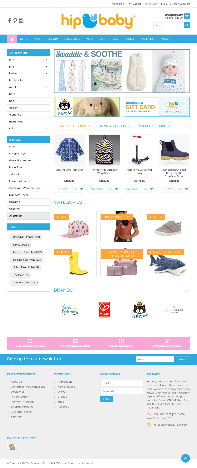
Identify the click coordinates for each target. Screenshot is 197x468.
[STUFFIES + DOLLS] (168, 248)
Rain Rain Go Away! (27, 260)
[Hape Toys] (104, 309)
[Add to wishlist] (82, 189)
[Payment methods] (12, 447)
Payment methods (22, 401)
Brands (62, 396)
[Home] (12, 39)
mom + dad (16, 121)
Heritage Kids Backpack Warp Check (104, 171)
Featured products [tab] (74, 126)
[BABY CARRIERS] (122, 213)
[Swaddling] (122, 71)
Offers (61, 391)
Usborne (14, 209)
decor (129, 39)
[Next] (186, 72)
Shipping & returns (22, 406)
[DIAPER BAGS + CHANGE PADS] (122, 248)
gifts (23, 39)
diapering (147, 39)
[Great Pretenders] (69, 309)
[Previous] (57, 72)
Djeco (12, 146)
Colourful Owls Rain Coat (69, 170)
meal (89, 39)
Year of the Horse (25, 282)
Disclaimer (17, 391)
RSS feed (63, 406)
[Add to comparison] (76, 189)
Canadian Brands (26, 237)
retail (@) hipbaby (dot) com (171, 424)
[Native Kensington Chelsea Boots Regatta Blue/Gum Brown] (174, 150)
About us (16, 381)
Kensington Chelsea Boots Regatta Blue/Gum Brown (174, 173)
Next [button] (188, 126)
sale (12, 128)
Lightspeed (87, 463)
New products (66, 386)
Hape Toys (15, 167)
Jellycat (14, 174)
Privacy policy (19, 396)
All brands (15, 215)
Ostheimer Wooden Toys (24, 188)
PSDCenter (60, 463)
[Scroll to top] (185, 458)
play (37, 39)
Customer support (22, 411)
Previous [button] (184, 126)
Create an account (180, 4)
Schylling (14, 202)
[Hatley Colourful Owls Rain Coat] (69, 150)
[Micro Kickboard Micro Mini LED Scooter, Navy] (139, 150)
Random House (19, 195)
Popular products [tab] (154, 126)
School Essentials (26, 267)
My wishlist (135, 4)
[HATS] (75, 213)
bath (102, 39)
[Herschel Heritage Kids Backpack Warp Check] (104, 150)
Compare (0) (118, 4)
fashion (52, 39)
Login (164, 4)
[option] (69, 165)
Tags (61, 401)
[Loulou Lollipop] (174, 309)
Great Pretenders (20, 160)
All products (65, 381)
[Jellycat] (139, 309)
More (165, 39)
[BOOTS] (75, 248)
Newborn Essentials (27, 252)
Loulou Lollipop (18, 181)
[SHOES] (168, 213)
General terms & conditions (28, 386)
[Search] (187, 25)
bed (115, 39)
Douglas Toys (17, 153)
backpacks (72, 39)
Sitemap (16, 416)
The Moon (20, 275)
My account (151, 4)
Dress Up (21, 244)
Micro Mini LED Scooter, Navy (139, 171)
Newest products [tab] (115, 126)
